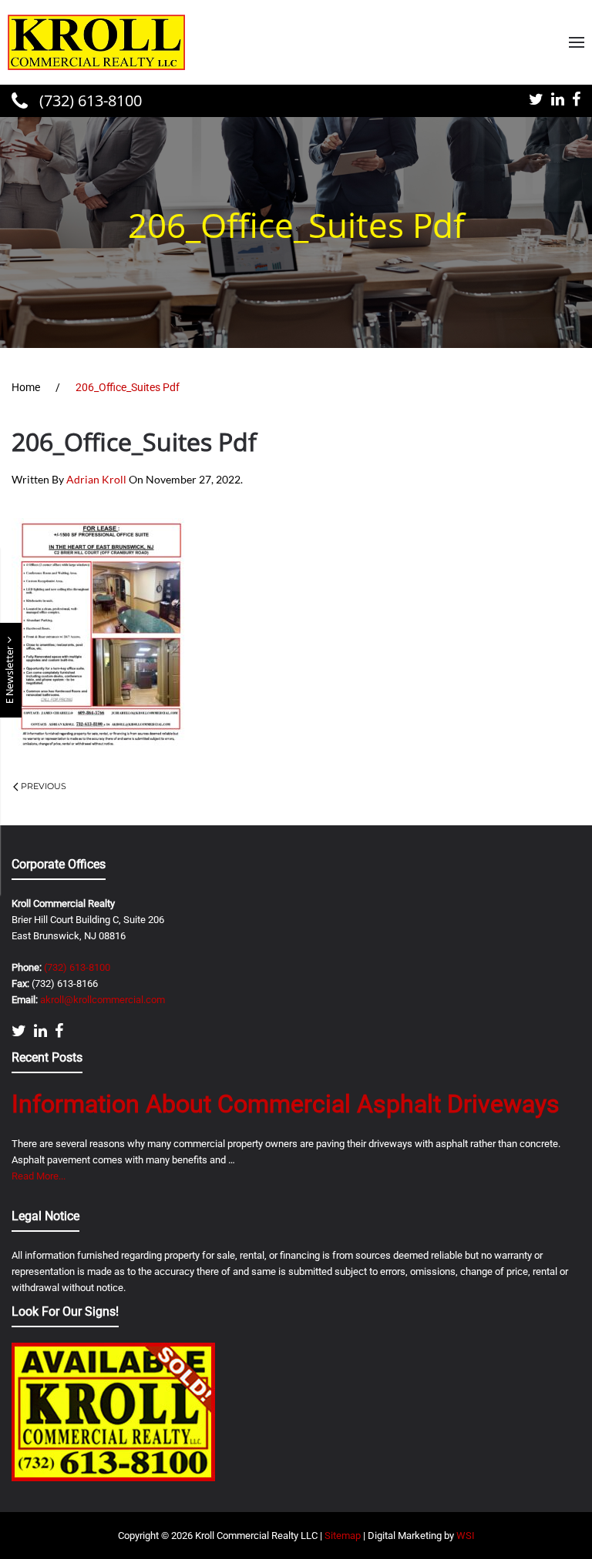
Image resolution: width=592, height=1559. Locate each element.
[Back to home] (96, 42)
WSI (465, 1535)
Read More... (39, 1176)
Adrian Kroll (96, 479)
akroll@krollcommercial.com (102, 999)
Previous (43, 786)
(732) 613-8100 (88, 100)
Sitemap (343, 1535)
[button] (576, 42)
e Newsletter (10, 674)
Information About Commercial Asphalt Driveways (286, 1104)
